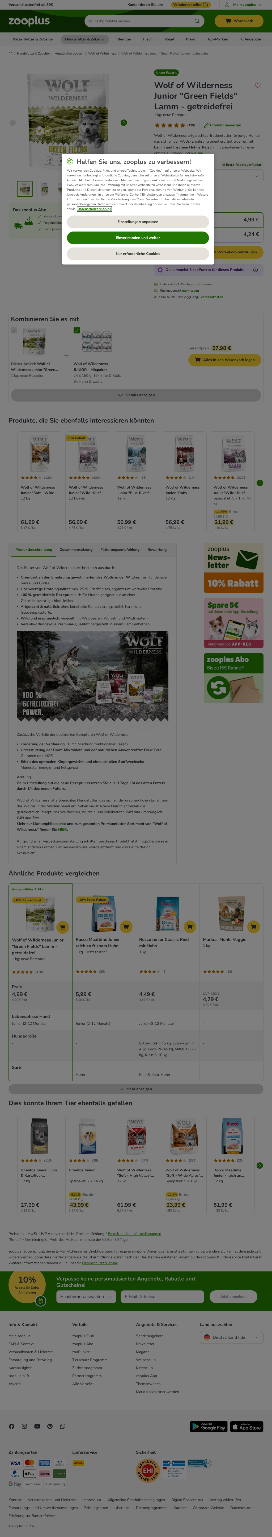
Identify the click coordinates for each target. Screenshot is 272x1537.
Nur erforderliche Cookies (138, 253)
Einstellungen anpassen (137, 221)
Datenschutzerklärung (94, 209)
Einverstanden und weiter (138, 237)
